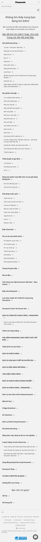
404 (2, 512)
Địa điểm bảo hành (21, 525)
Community (27, 517)
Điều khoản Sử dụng (28, 520)
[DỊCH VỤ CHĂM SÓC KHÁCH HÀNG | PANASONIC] (20, 318)
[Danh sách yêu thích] (38, 10)
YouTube (12, 517)
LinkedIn (35, 517)
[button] (35, 537)
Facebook (4, 517)
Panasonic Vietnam (6, 6)
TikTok (19, 517)
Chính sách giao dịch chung (11, 522)
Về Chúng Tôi (7, 520)
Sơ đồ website (17, 520)
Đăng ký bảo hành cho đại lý (27, 522)
